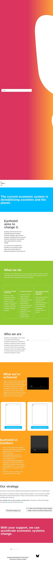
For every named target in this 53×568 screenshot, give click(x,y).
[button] (50, 183)
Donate (24, 559)
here (6, 502)
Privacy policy (24, 557)
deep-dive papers (9, 455)
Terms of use (13, 559)
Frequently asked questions (14, 557)
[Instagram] (47, 177)
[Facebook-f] (33, 556)
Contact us (19, 559)
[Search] (2, 93)
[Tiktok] (50, 177)
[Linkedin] (33, 560)
